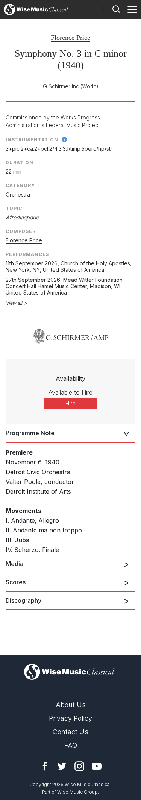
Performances (27, 254)
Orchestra (18, 194)
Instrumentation (32, 139)
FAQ (70, 745)
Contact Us (70, 732)
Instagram (79, 766)
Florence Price (70, 37)
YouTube (97, 766)
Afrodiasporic (22, 217)
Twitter (62, 766)
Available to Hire (70, 392)
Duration (19, 162)
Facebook (45, 766)
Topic (14, 208)
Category (20, 185)
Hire (70, 403)
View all (14, 303)
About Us (71, 705)
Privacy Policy (70, 718)
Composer (21, 231)
